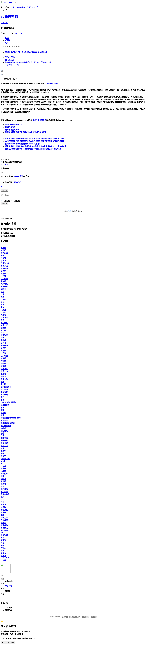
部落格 (7, 40)
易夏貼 (3, 271)
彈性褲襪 (4, 489)
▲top (3, 186)
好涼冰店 (4, 266)
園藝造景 (4, 392)
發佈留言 (4, 203)
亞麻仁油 (4, 371)
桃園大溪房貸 (10, 127)
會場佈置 (4, 443)
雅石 (2, 397)
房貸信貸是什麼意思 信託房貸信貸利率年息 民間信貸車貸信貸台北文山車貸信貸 (35, 146)
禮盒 (2, 297)
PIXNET (57, 617)
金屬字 (3, 456)
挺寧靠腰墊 (5, 405)
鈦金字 (3, 468)
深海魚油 (4, 379)
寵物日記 (17, 182)
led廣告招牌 (5, 459)
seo (2, 533)
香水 (2, 545)
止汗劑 (3, 276)
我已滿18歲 (5, 643)
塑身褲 (3, 556)
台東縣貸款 (9, 60)
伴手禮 (3, 299)
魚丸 (2, 307)
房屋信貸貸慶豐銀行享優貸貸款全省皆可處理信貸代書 (25, 132)
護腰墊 (3, 413)
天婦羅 (3, 310)
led (2, 463)
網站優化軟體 (6, 426)
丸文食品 (4, 284)
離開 (12, 643)
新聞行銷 (4, 535)
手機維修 (4, 520)
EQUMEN (5, 558)
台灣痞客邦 (9, 17)
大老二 (3, 499)
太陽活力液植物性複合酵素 (11, 418)
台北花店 (4, 446)
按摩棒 (3, 512)
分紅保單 (4, 389)
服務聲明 (94, 617)
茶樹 (2, 543)
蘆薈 (2, 538)
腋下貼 (3, 274)
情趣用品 (4, 510)
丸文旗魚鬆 (5, 494)
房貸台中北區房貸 (39, 120)
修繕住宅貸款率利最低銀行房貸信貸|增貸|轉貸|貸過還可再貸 (28, 62)
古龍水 (3, 548)
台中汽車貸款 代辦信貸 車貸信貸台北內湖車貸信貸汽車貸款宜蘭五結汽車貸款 (35, 141)
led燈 (3, 461)
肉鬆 (2, 294)
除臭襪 (3, 258)
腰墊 (2, 410)
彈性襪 (3, 484)
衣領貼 (3, 248)
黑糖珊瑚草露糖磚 (8, 423)
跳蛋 (2, 515)
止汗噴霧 (4, 279)
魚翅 (2, 320)
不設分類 (18, 33)
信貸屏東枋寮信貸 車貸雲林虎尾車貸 (26, 52)
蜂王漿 (3, 374)
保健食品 (4, 369)
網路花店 (4, 438)
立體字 (3, 451)
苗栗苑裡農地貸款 (52, 83)
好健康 (3, 366)
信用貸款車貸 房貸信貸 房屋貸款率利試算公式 (22, 144)
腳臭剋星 (4, 253)
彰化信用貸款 (10, 57)
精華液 (3, 540)
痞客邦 (16, 176)
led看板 (3, 471)
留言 (21, 176)
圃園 (2, 551)
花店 (2, 435)
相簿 (7, 38)
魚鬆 (2, 292)
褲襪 (2, 486)
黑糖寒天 (4, 420)
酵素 (2, 382)
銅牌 (2, 453)
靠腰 (2, 408)
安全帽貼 (4, 268)
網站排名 (4, 431)
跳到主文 (4, 23)
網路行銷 (4, 530)
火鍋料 (3, 312)
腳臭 (2, 255)
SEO (2, 433)
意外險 (3, 384)
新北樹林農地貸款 (12, 130)
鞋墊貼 (3, 281)
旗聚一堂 (4, 286)
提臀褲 (3, 560)
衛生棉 (3, 523)
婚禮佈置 (4, 441)
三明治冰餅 (5, 263)
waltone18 (4, 164)
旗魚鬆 (3, 289)
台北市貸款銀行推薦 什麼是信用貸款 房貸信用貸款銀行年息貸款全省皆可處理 (35, 138)
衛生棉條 (4, 525)
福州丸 (3, 315)
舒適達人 (4, 528)
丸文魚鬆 (4, 492)
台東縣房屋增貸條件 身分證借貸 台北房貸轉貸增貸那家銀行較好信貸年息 (33, 149)
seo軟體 (4, 428)
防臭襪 (3, 261)
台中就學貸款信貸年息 (13, 124)
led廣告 (3, 466)
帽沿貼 (3, 250)
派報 (2, 448)
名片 (7, 43)
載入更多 (4, 190)
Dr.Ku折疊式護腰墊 (8, 402)
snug (2, 333)
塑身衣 (3, 553)
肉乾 (2, 305)
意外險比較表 (6, 387)
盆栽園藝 (4, 395)
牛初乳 (3, 376)
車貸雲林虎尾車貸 (12, 65)
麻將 (2, 497)
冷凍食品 (4, 318)
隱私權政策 (85, 617)
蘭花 (2, 400)
